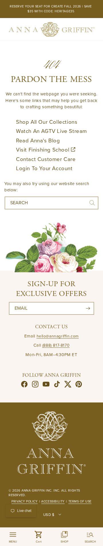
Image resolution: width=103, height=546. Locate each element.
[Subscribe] (88, 308)
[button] (39, 536)
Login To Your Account (44, 168)
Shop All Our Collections (46, 122)
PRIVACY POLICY (24, 501)
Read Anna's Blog (38, 141)
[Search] (92, 203)
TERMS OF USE (80, 501)
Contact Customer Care (46, 159)
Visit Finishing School (43, 150)
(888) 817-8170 (56, 345)
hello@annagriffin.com (58, 336)
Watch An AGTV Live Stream (51, 131)
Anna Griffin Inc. (36, 490)
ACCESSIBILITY (53, 501)
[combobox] (51, 203)
